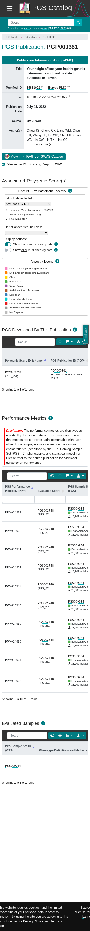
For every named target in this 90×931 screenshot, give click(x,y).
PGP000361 (59, 370)
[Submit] (78, 22)
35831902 (33, 87)
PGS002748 (13, 372)
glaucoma (41, 28)
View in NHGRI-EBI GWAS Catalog (37, 156)
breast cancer (27, 28)
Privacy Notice (33, 921)
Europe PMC (57, 87)
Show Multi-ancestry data (32, 250)
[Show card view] (52, 476)
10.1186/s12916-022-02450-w (47, 97)
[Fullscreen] (60, 342)
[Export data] (80, 342)
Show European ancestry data (33, 244)
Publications (30, 37)
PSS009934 (76, 508)
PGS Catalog (12, 37)
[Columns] (69, 342)
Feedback (86, 334)
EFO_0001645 (62, 28)
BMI (50, 28)
